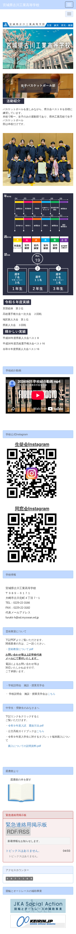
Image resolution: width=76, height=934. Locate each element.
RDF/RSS (18, 831)
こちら (51, 693)
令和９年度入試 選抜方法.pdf (26, 725)
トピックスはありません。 (23, 850)
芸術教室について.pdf (20, 649)
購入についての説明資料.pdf (24, 746)
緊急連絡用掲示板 (26, 824)
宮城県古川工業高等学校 (21, 4)
